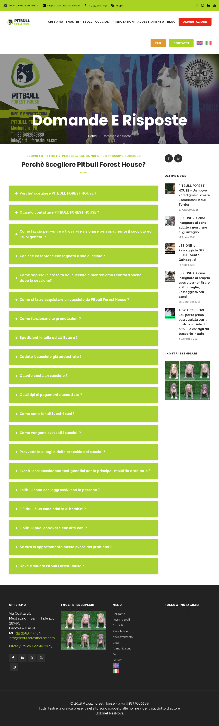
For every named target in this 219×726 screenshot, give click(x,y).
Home (92, 136)
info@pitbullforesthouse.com (63, 5)
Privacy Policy (20, 646)
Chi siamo (119, 613)
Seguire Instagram (190, 619)
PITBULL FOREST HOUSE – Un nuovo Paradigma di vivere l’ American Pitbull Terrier (194, 195)
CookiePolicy (41, 646)
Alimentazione (122, 648)
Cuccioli (118, 625)
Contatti (117, 660)
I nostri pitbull (121, 619)
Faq (115, 654)
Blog (116, 642)
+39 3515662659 (98, 5)
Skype (119, 5)
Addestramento (123, 637)
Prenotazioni (121, 631)
